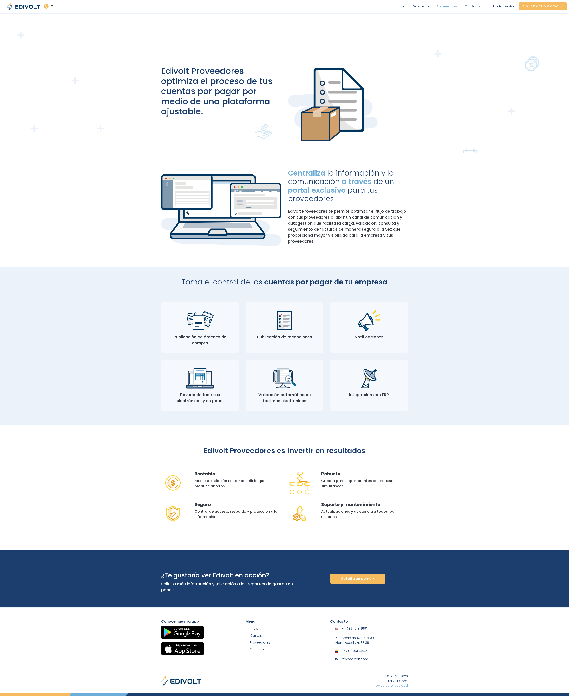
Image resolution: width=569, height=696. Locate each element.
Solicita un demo (357, 578)
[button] (430, 6)
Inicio (400, 6)
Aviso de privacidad (392, 685)
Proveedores (447, 6)
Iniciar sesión (504, 6)
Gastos (419, 6)
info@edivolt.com (354, 659)
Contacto (473, 6)
